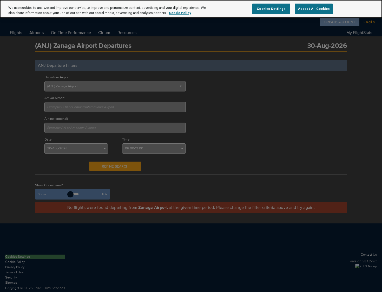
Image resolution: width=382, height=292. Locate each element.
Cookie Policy (180, 13)
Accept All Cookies (314, 8)
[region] (191, 9)
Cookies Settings (271, 8)
